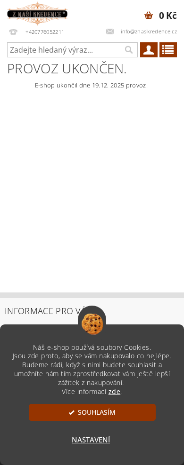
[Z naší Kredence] (37, 12)
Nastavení (91, 439)
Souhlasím (97, 412)
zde (115, 391)
